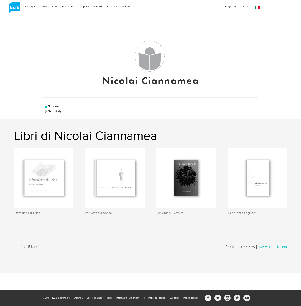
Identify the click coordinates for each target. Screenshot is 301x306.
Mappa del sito (190, 298)
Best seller (68, 6)
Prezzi (109, 298)
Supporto (174, 298)
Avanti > (264, 247)
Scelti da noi (49, 6)
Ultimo (282, 247)
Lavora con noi (94, 298)
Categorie (31, 6)
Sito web (54, 106)
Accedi (246, 6)
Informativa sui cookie (154, 298)
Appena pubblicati (91, 6)
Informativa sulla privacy (127, 298)
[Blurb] (13, 9)
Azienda (78, 298)
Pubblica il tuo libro (118, 6)
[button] (257, 7)
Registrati (231, 6)
